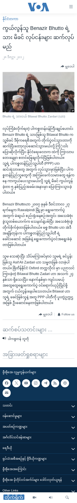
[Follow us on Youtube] (26, 383)
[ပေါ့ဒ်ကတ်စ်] (65, 383)
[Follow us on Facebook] (7, 383)
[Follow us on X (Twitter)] (16, 383)
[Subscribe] (7, 393)
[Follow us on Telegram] (45, 383)
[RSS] (55, 383)
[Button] (67, 67)
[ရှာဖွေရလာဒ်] (67, 497)
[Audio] (50, 497)
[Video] (34, 497)
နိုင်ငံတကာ (10, 19)
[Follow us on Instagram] (36, 383)
